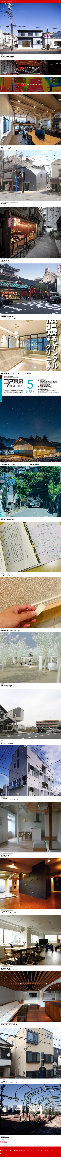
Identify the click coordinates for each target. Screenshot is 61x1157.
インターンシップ (34, 1150)
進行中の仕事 (22, 1150)
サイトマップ (50, 1150)
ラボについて (8, 1150)
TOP (2, 1148)
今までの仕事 (15, 1150)
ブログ (27, 1150)
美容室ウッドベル (3, 1141)
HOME (1, 1150)
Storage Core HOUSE (4, 1142)
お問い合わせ (43, 1150)
